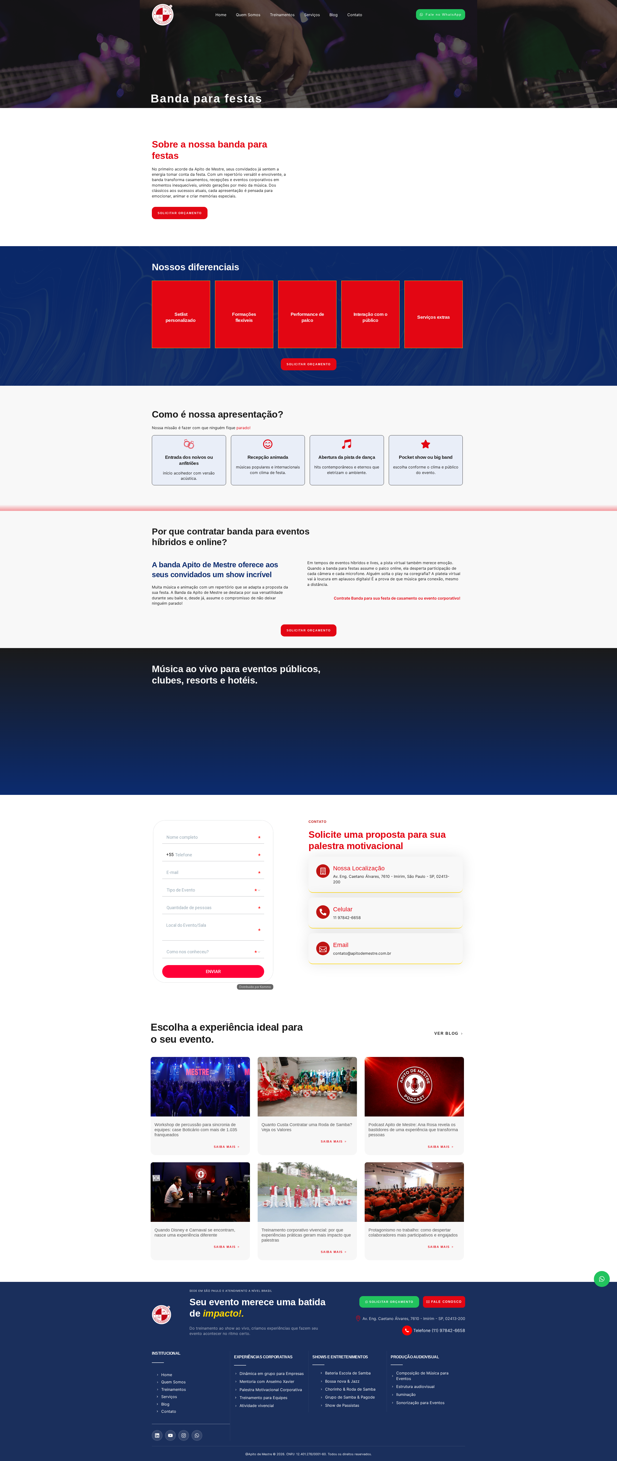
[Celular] (323, 912)
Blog (333, 14)
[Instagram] (183, 1435)
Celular (342, 909)
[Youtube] (170, 1435)
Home (220, 14)
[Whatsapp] (197, 1435)
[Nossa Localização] (323, 871)
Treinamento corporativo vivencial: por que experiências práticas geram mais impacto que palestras (306, 1235)
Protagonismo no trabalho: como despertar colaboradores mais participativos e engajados (413, 1233)
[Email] (323, 948)
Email (341, 944)
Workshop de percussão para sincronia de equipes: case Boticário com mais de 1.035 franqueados (195, 1129)
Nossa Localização (359, 868)
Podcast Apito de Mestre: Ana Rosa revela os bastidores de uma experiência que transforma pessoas (413, 1129)
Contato (354, 14)
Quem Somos (248, 14)
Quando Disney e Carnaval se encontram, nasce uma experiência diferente (194, 1233)
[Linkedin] (157, 1435)
